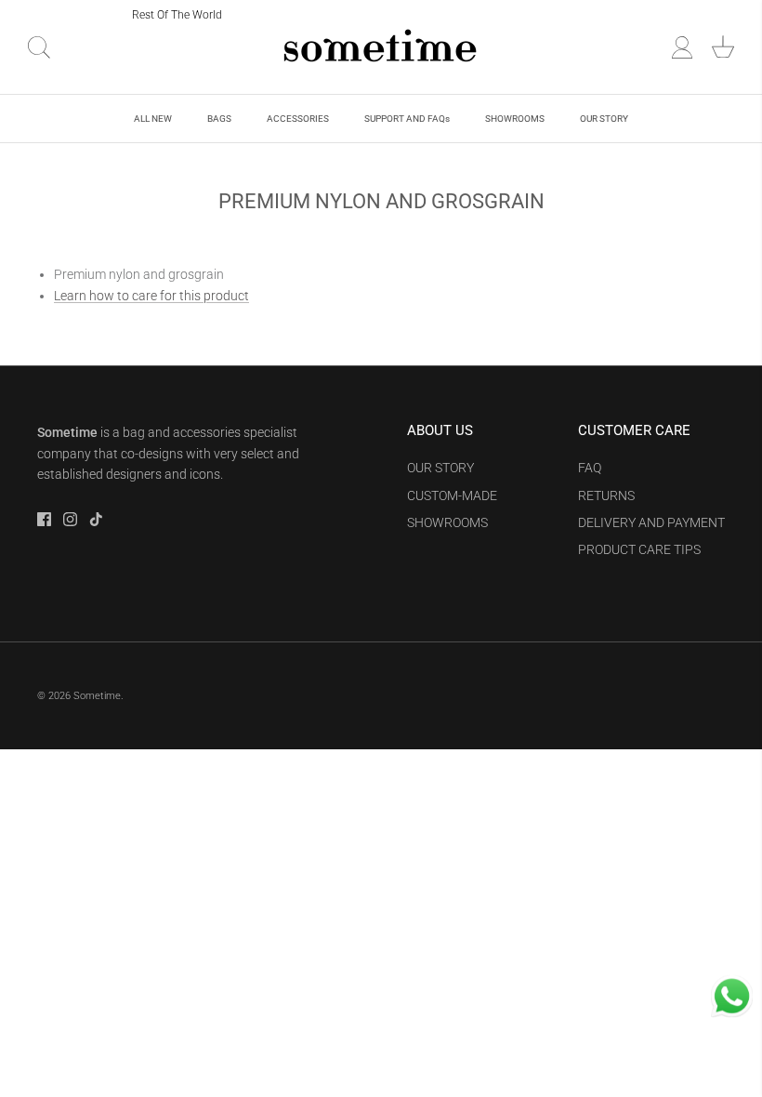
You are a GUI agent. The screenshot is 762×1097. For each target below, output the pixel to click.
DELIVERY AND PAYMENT (651, 522)
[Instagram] (70, 519)
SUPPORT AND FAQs (407, 118)
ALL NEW (153, 118)
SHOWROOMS (515, 118)
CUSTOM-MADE (452, 495)
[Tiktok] (96, 519)
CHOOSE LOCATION (68, 13)
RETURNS (606, 495)
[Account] (682, 47)
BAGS (219, 118)
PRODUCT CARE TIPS (639, 549)
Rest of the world (177, 14)
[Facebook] (44, 519)
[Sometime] (381, 47)
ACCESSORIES (298, 118)
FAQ (589, 467)
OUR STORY (604, 118)
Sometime (97, 696)
